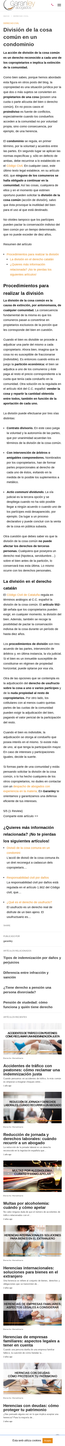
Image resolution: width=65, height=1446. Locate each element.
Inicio (6, 16)
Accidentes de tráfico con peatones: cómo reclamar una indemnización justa (31, 1070)
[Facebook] (16, 821)
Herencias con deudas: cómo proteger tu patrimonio (31, 1407)
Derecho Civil (21, 16)
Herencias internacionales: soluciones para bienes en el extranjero (30, 1272)
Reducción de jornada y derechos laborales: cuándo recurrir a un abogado (29, 1138)
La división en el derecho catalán (32, 259)
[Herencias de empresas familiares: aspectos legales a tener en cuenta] (32, 1309)
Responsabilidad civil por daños (28, 877)
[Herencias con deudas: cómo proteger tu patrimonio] (32, 1378)
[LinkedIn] (27, 821)
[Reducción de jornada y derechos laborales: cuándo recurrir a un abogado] (32, 1107)
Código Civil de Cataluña (23, 594)
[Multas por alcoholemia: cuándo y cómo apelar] (32, 1176)
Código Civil (14, 165)
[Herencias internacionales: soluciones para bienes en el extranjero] (32, 1241)
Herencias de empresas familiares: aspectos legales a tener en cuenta (31, 1341)
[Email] (11, 821)
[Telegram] (32, 821)
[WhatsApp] (6, 821)
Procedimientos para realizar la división (33, 254)
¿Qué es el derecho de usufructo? (29, 902)
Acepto (47, 1440)
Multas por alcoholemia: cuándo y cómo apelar (26, 1205)
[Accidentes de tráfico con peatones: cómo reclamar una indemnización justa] (32, 1038)
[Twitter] (22, 821)
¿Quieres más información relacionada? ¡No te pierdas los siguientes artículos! (31, 269)
